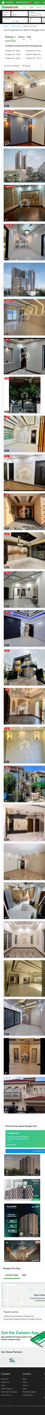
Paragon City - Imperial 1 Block (13, 58)
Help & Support (7, 1389)
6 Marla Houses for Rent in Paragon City (19, 1316)
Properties (10, 2)
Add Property (28, 1395)
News (25, 1382)
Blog (24, 1379)
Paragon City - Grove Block (34, 51)
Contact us (5, 1382)
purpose (5, 12)
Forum (25, 1385)
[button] (6, 14)
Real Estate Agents (29, 1392)
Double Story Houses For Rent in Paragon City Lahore (23, 1319)
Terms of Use (6, 1395)
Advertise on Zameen (9, 1392)
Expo (25, 1389)
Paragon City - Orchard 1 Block (34, 58)
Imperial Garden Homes (34, 54)
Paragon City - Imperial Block (13, 54)
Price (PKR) (6, 18)
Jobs (3, 1385)
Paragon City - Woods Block (13, 51)
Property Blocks (23, 2)
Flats (29, 38)
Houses (21, 38)
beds (30, 18)
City (13, 12)
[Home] (3, 2)
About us (4, 1379)
